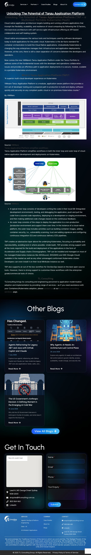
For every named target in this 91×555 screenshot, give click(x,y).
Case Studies (48, 520)
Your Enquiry (54, 487)
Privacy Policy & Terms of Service (65, 552)
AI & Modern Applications (29, 530)
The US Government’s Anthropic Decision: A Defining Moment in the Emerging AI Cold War (23, 402)
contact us (48, 288)
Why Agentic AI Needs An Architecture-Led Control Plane (64, 346)
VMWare (15, 145)
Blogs (45, 528)
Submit (54, 504)
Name (51, 457)
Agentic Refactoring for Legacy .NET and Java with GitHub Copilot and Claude (23, 348)
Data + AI (24, 526)
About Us (46, 524)
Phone (51, 477)
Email (51, 467)
